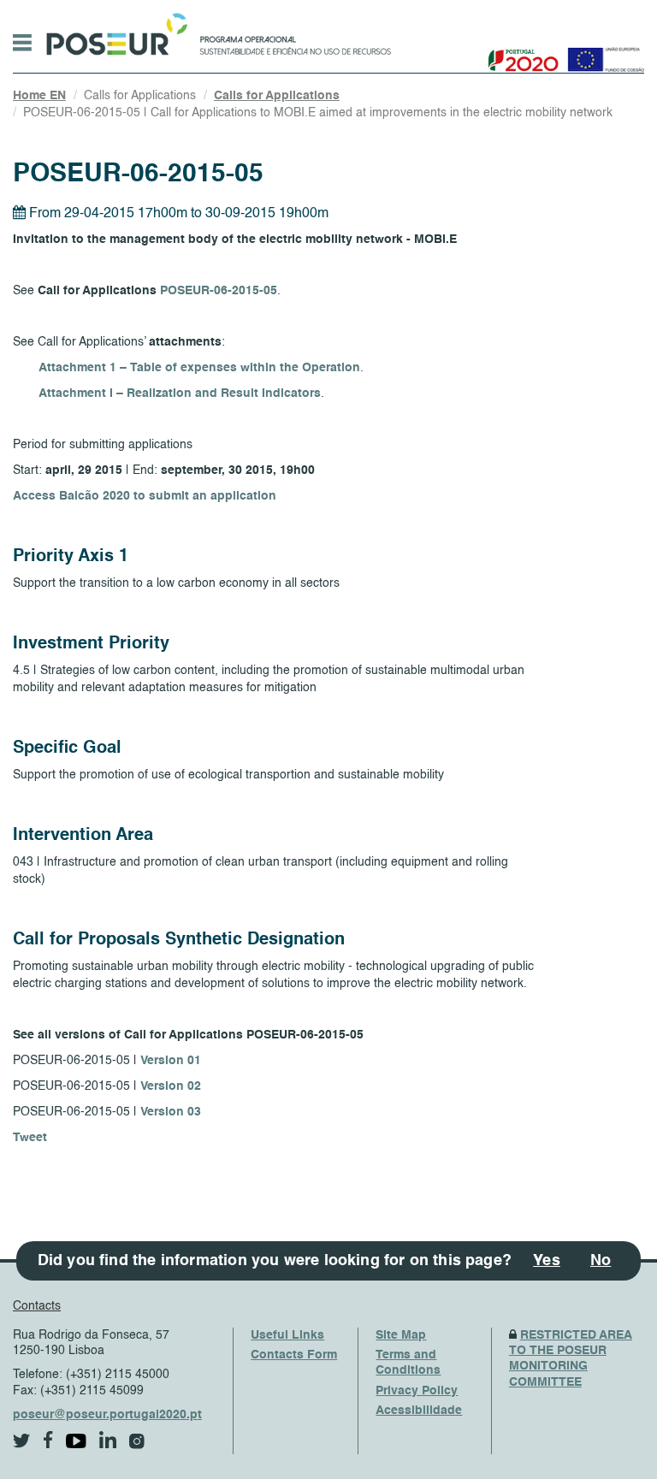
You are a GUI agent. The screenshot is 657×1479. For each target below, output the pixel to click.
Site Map (401, 1335)
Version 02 (170, 1086)
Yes (546, 1261)
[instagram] (137, 1441)
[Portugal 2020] (519, 53)
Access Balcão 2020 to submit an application (144, 496)
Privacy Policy (417, 1391)
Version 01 (170, 1061)
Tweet (30, 1138)
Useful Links (287, 1335)
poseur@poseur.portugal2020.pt (107, 1415)
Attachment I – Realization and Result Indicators (179, 393)
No (600, 1261)
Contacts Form (294, 1355)
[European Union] (602, 53)
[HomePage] (114, 30)
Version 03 (170, 1112)
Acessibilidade (419, 1411)
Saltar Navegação (444, 9)
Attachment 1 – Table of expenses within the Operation (199, 368)
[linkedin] (107, 1439)
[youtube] (76, 1441)
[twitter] (22, 1441)
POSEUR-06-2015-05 (218, 291)
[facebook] (48, 1440)
